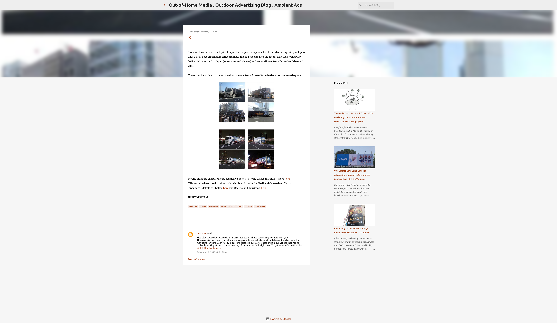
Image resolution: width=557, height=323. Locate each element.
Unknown (202, 233)
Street (248, 206)
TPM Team (260, 206)
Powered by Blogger (280, 319)
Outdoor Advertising (231, 206)
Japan (203, 206)
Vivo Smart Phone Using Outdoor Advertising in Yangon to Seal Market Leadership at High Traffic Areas (352, 175)
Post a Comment (197, 259)
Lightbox (213, 206)
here (287, 178)
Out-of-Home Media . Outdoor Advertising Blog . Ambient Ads (235, 5)
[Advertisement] (246, 290)
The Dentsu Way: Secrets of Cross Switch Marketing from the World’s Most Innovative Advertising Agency (353, 117)
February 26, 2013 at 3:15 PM (212, 252)
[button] (189, 37)
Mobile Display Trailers (209, 248)
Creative (193, 206)
